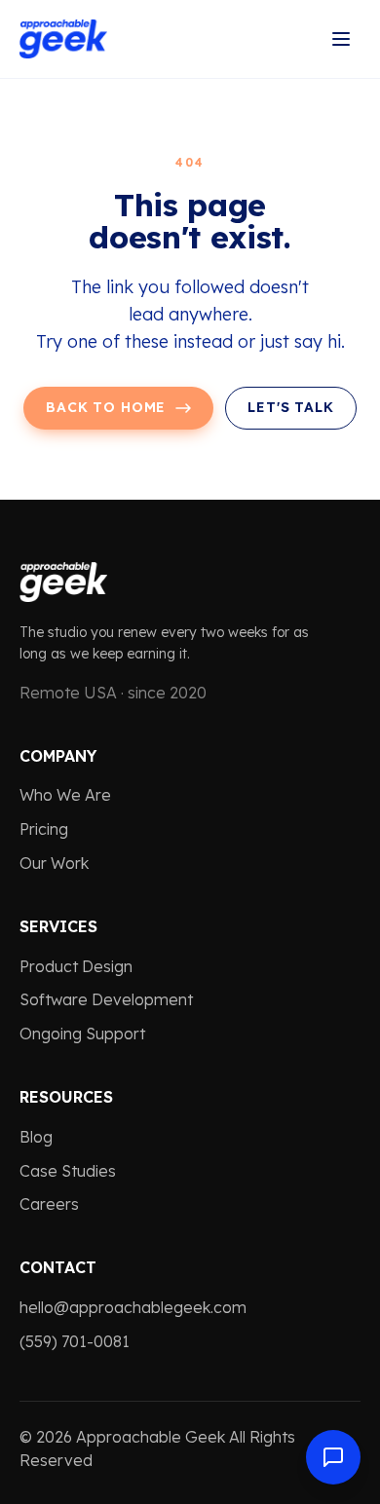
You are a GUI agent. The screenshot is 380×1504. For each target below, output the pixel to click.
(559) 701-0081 (74, 1341)
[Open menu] (341, 38)
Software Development (106, 999)
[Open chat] (333, 1457)
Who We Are (65, 795)
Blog (36, 1137)
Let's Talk (290, 407)
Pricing (43, 829)
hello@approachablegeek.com (133, 1307)
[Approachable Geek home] (63, 39)
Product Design (76, 966)
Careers (49, 1204)
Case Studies (67, 1171)
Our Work (54, 863)
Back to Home (106, 407)
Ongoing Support (82, 1033)
